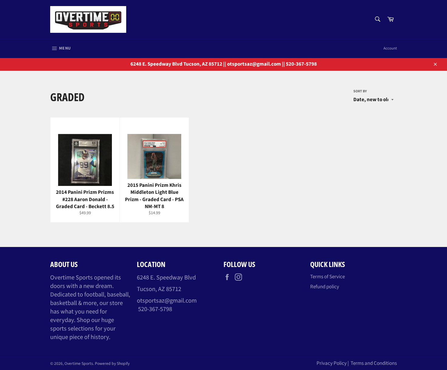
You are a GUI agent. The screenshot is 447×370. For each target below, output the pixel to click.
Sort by (360, 91)
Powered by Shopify (112, 363)
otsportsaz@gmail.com (167, 300)
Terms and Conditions (374, 363)
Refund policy (324, 286)
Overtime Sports (78, 363)
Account (390, 48)
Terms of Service (327, 276)
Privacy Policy (332, 363)
